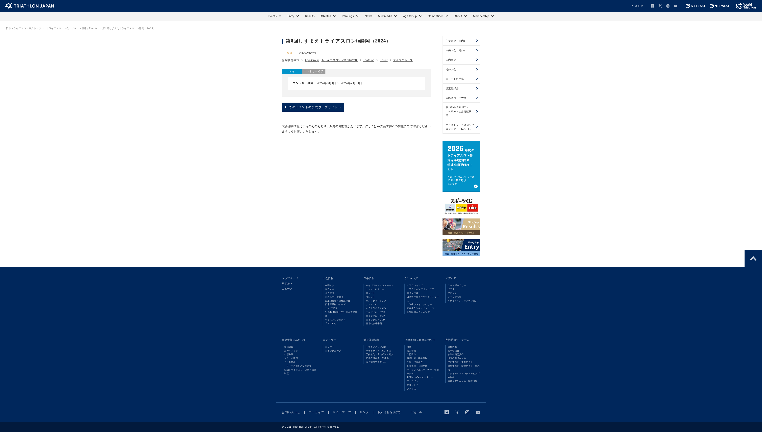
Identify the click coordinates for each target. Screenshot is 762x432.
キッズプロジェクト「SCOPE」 (335, 321)
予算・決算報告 (415, 362)
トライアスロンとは (376, 346)
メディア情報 (454, 296)
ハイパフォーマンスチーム (379, 285)
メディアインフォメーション (462, 300)
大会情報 (328, 278)
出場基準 (288, 354)
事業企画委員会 (456, 354)
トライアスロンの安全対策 (298, 366)
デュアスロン (373, 304)
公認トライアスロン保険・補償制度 (300, 371)
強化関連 (452, 346)
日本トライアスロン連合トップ (23, 28)
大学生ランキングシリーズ (420, 304)
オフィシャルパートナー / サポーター (423, 371)
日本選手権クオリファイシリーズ (423, 298)
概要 (409, 346)
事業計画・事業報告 (417, 358)
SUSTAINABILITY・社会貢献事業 (341, 314)
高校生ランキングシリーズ (420, 308)
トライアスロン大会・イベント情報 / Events (71, 28)
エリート (370, 293)
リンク (364, 412)
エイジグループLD (375, 319)
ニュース (287, 288)
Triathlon (368, 60)
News (368, 16)
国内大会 (329, 289)
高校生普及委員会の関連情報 (462, 381)
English (639, 5)
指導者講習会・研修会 (377, 358)
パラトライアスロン (376, 308)
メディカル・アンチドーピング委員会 (464, 375)
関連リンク (412, 385)
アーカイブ (412, 381)
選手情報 (369, 278)
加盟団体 (411, 354)
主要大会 (329, 285)
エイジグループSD (375, 312)
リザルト (287, 283)
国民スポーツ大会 (334, 296)
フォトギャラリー (457, 285)
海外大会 (329, 293)
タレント (370, 296)
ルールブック (291, 350)
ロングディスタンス (376, 300)
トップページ (290, 278)
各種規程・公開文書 (417, 366)
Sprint (384, 60)
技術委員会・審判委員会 (460, 362)
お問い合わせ (291, 412)
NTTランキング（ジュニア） (422, 289)
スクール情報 (291, 358)
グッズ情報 (290, 362)
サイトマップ (342, 412)
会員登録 (288, 346)
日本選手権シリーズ (335, 304)
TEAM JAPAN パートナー (420, 377)
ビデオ (451, 289)
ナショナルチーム (375, 289)
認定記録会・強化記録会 (337, 300)
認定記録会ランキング (418, 312)
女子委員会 (453, 350)
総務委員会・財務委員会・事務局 (464, 368)
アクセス (411, 388)
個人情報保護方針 (389, 412)
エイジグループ (403, 60)
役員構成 (411, 350)
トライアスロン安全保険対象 (339, 60)
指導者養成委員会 (457, 358)
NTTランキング (415, 285)
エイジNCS (331, 308)
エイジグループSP (375, 316)
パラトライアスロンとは (378, 350)
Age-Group (312, 60)
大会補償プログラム (376, 362)
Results (310, 16)
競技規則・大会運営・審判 (379, 354)
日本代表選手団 (374, 323)
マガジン (452, 293)
